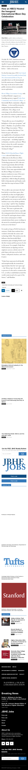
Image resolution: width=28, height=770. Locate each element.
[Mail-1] (7, 743)
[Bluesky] (3, 743)
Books (12, 634)
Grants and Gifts (14, 645)
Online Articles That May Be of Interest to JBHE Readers (18, 620)
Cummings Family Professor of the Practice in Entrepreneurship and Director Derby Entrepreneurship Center (12, 578)
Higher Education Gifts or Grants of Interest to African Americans (18, 641)
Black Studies (14, 659)
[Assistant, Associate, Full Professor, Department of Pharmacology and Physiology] (14, 530)
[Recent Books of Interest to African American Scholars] (6, 633)
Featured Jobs (6, 485)
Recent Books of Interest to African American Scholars (17, 631)
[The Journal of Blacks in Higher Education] (14, 2)
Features (4, 5)
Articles (12, 623)
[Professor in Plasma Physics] (14, 500)
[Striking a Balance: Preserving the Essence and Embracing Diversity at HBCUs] (14, 384)
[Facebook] (11, 743)
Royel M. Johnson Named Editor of (14, 704)
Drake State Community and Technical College (12, 285)
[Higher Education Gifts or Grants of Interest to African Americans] (6, 643)
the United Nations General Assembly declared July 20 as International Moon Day (14, 75)
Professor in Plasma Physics (8, 514)
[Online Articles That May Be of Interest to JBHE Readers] (6, 622)
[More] (21, 290)
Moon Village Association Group (12, 93)
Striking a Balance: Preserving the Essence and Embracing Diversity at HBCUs (13, 400)
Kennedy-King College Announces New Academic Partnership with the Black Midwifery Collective (18, 654)
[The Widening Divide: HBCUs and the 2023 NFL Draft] (14, 419)
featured (4, 287)
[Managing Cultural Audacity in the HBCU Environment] (14, 351)
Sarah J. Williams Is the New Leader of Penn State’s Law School (14, 698)
